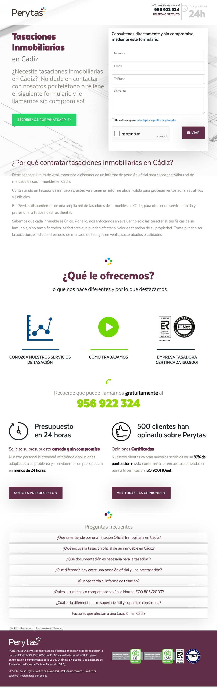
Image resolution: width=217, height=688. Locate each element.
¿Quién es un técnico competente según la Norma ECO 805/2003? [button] (108, 592)
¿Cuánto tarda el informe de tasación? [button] (108, 581)
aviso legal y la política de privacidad (157, 120)
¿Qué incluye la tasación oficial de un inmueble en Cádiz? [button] (108, 548)
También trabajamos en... (21, 628)
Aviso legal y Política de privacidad (39, 671)
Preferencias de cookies (33, 675)
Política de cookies (71, 671)
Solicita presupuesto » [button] (35, 493)
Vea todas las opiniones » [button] (141, 493)
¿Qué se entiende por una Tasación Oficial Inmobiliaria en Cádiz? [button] (109, 537)
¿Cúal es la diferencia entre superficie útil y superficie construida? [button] (108, 602)
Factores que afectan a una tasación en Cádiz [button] (108, 613)
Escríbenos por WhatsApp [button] (42, 120)
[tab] (108, 537)
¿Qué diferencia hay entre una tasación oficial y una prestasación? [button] (108, 570)
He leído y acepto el (145, 120)
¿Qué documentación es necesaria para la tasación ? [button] (108, 559)
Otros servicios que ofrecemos (49, 628)
